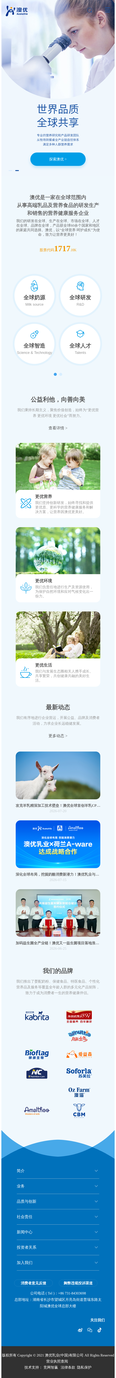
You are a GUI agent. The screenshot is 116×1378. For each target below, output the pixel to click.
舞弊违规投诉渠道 (78, 1283)
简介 (21, 1171)
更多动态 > (58, 736)
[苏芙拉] (79, 1073)
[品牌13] (37, 1054)
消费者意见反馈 (33, 1283)
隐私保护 (84, 1367)
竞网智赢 (51, 1367)
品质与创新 (26, 1201)
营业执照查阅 (57, 1361)
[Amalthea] (37, 1111)
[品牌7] (79, 1035)
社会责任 (24, 1217)
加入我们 (24, 1263)
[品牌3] (37, 1073)
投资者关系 (26, 1247)
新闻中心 (24, 1232)
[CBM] (79, 1111)
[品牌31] (37, 1016)
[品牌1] (79, 1054)
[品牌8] (79, 1016)
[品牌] (79, 1092)
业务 (21, 1186)
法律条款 (68, 1367)
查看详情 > (58, 428)
